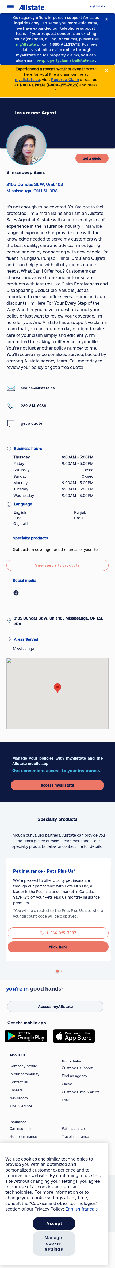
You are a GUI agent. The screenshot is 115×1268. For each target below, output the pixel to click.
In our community (24, 1074)
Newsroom (19, 1098)
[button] (57, 688)
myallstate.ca (27, 79)
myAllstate (97, 6)
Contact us (19, 1082)
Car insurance (21, 1128)
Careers (16, 1090)
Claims (67, 1084)
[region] (54, 1204)
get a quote (31, 423)
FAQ (65, 1100)
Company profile (23, 1066)
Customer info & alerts (80, 1092)
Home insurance (23, 1136)
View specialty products (57, 565)
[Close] (106, 19)
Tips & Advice (21, 1106)
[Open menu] (10, 6)
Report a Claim (65, 79)
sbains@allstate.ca (38, 388)
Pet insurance (73, 1128)
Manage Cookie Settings (54, 1243)
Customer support (77, 1068)
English (72, 1208)
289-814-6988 (33, 405)
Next (8, 912)
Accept (54, 1223)
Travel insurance (75, 1136)
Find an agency (74, 1076)
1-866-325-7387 (61, 933)
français (90, 1208)
